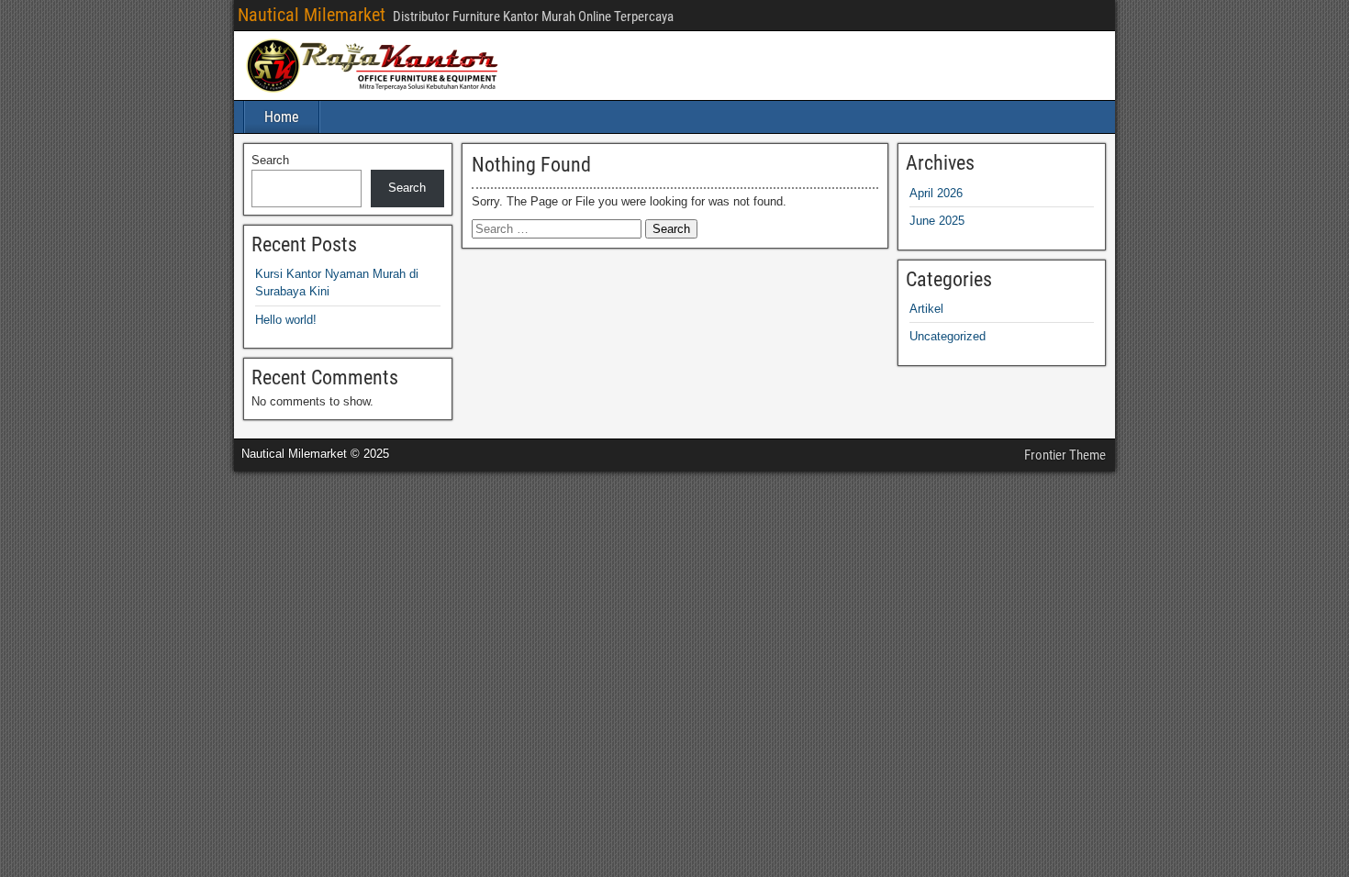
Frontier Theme (1065, 455)
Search (270, 160)
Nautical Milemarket (311, 15)
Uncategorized (947, 336)
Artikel (926, 309)
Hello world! (286, 320)
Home (281, 117)
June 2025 (936, 221)
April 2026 (936, 193)
